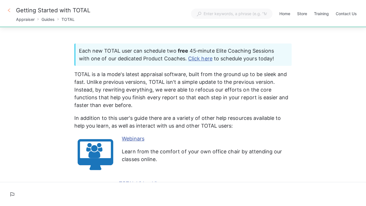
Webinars (133, 139)
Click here (200, 59)
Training (321, 14)
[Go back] (9, 10)
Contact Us (346, 14)
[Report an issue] (12, 194)
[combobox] (231, 14)
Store (302, 14)
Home (284, 14)
